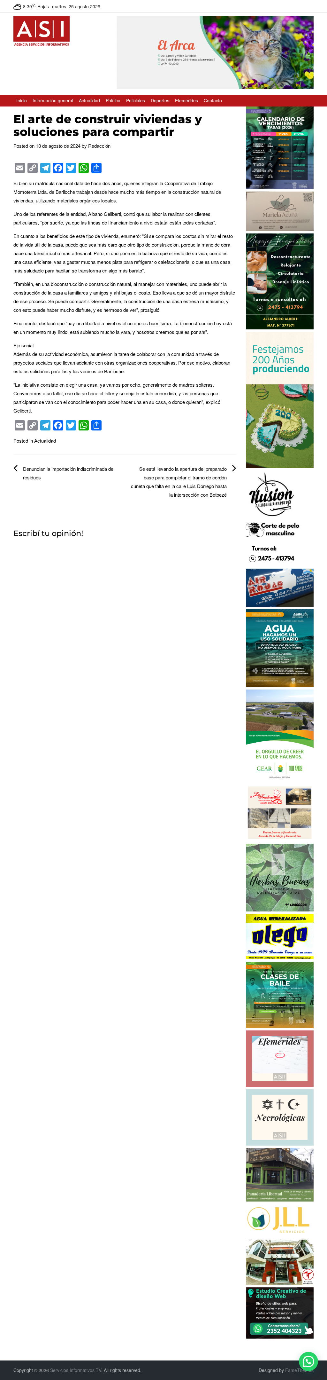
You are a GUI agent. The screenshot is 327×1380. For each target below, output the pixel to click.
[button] (308, 1361)
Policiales (135, 100)
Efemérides (186, 100)
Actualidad (89, 100)
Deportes (160, 100)
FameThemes (299, 1370)
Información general (53, 100)
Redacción (99, 145)
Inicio (21, 100)
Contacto (213, 100)
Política (113, 100)
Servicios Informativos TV (75, 1370)
